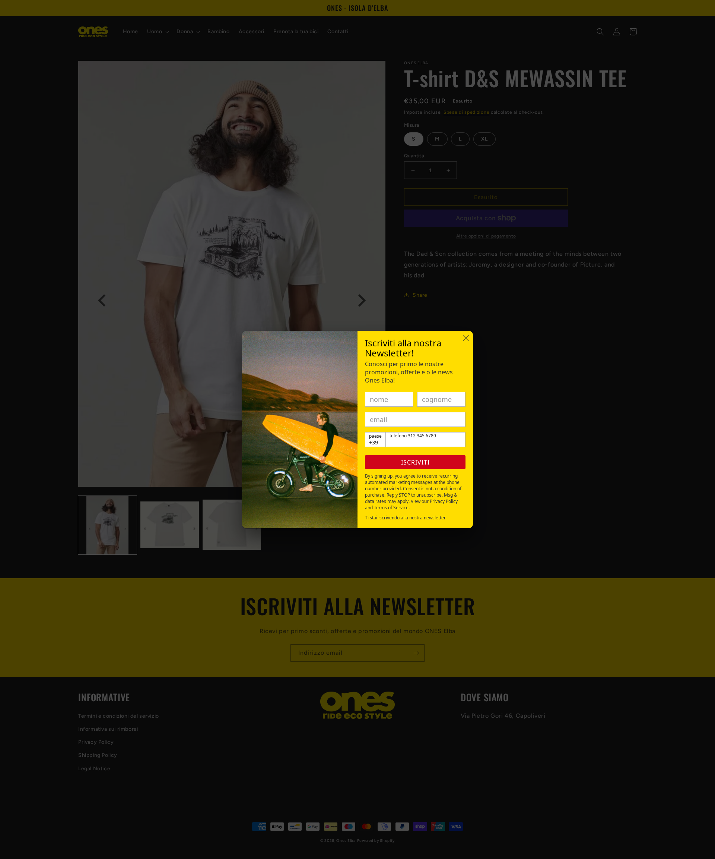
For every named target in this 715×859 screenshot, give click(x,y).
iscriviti (415, 462)
